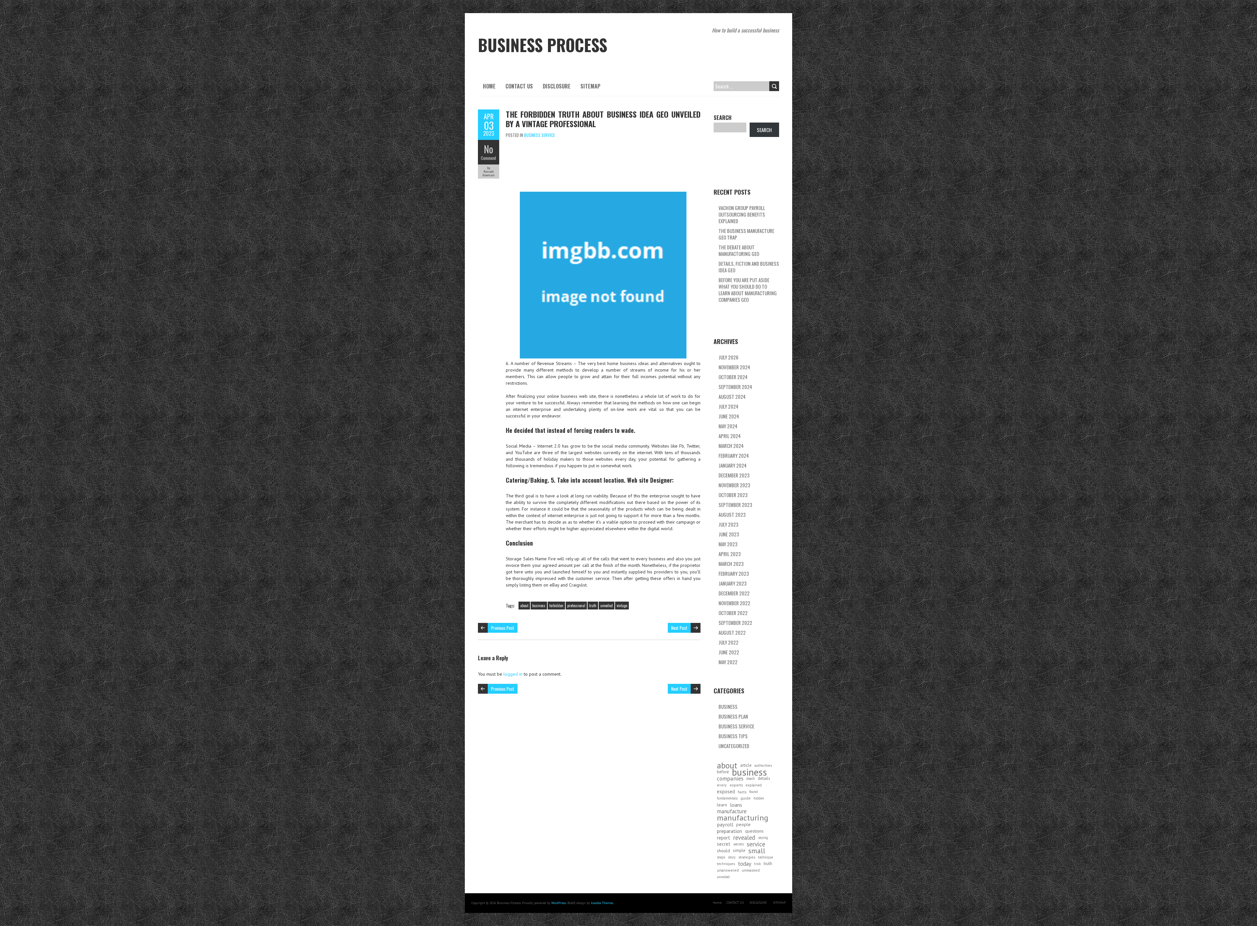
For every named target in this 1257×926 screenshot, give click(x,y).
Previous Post (502, 627)
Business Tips (733, 736)
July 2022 (728, 642)
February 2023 (734, 573)
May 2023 (728, 544)
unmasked (751, 870)
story (732, 857)
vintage (622, 605)
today (744, 863)
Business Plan (733, 716)
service (756, 844)
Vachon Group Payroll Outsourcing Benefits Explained (742, 214)
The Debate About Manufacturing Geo (739, 250)
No (488, 149)
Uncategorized (734, 745)
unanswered (728, 870)
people (743, 824)
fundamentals (727, 798)
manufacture (732, 811)
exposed (726, 791)
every (722, 784)
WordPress (558, 903)
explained (754, 785)
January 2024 (733, 465)
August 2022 (732, 632)
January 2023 (733, 583)
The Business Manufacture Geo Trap (746, 234)
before (723, 772)
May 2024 (728, 426)
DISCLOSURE (557, 86)
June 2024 (729, 416)
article (746, 765)
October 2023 (733, 494)
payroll (725, 824)
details (764, 778)
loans (736, 804)
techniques (726, 863)
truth (592, 605)
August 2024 (732, 396)
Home (489, 86)
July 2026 (728, 357)
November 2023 (734, 485)
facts (742, 791)
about (524, 605)
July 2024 (728, 406)
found (753, 791)
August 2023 (732, 514)
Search (723, 118)
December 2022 (734, 593)
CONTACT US (519, 86)
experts (736, 784)
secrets (738, 844)
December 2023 (734, 475)
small (756, 850)
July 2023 (728, 524)
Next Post (679, 627)
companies (730, 778)
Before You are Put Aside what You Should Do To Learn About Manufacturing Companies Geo (748, 289)
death (750, 778)
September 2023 (735, 504)
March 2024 (731, 445)
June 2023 (729, 534)
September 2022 (735, 622)
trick (757, 863)
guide (745, 798)
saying (763, 837)
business (538, 605)
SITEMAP (590, 86)
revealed (744, 837)
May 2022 (728, 662)
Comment (488, 158)
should (723, 851)
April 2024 (730, 435)
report (723, 837)
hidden (759, 798)
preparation (729, 831)
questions (754, 831)
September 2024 (735, 386)
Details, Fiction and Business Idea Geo (749, 267)
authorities (763, 765)
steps (721, 857)
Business (728, 706)
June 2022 (729, 652)
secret (723, 844)
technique (765, 857)
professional (576, 605)
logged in (512, 674)
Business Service (539, 135)
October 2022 (733, 612)
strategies (746, 857)
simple (739, 850)
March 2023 (731, 563)
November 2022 (734, 603)
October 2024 (733, 376)
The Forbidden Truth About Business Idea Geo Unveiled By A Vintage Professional (603, 118)
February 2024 (734, 455)
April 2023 (730, 553)
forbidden (556, 605)
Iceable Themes (602, 903)
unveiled (606, 605)
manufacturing (742, 818)
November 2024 (734, 367)
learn (722, 805)
